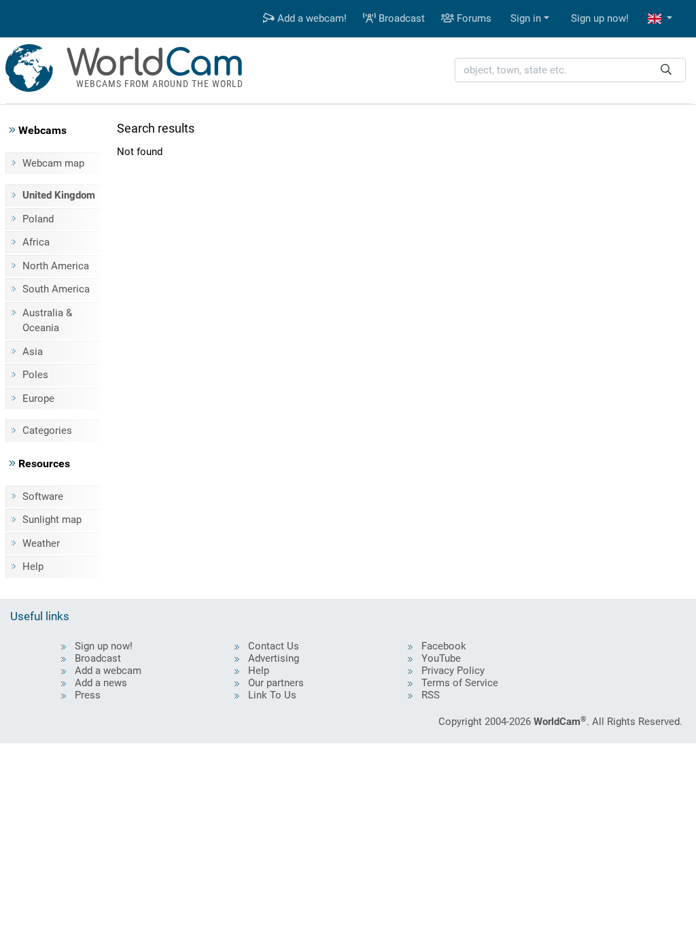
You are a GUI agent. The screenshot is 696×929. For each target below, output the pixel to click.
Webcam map (53, 163)
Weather (41, 543)
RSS (430, 695)
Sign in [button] (525, 18)
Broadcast (400, 18)
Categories (47, 430)
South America (56, 289)
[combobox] (570, 70)
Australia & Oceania (47, 321)
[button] (660, 18)
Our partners (276, 683)
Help (33, 566)
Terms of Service (459, 683)
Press (88, 695)
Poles (35, 375)
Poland (38, 219)
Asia (32, 351)
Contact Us (273, 646)
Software (42, 496)
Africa (36, 242)
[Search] (666, 70)
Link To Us (272, 695)
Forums (472, 18)
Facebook (443, 646)
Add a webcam (108, 670)
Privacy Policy (453, 670)
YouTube (441, 658)
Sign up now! (600, 18)
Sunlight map (52, 519)
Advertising (273, 658)
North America (55, 266)
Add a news (101, 683)
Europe (38, 398)
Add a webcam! (311, 18)
